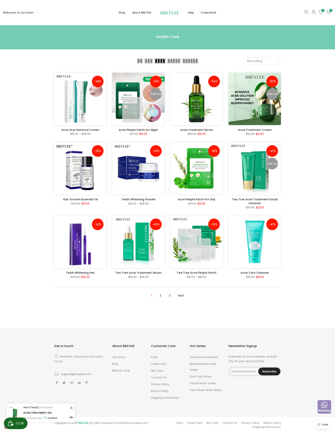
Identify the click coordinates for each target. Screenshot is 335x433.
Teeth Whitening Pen (80, 273)
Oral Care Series (201, 376)
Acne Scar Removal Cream (80, 130)
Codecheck (208, 13)
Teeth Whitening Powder (138, 199)
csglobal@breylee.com (76, 374)
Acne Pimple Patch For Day (196, 199)
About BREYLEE (141, 13)
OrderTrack (158, 364)
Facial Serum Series (203, 383)
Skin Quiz (157, 371)
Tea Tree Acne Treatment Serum (138, 273)
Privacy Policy (160, 384)
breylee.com (139, 423)
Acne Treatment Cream (255, 130)
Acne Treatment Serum (196, 130)
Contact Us (158, 377)
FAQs (154, 357)
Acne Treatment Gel (37, 413)
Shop (122, 13)
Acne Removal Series (204, 357)
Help (191, 13)
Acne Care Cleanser (255, 273)
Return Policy (159, 391)
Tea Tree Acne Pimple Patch (196, 273)
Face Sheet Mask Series (205, 390)
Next (181, 296)
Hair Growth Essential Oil (80, 199)
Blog (115, 364)
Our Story (118, 357)
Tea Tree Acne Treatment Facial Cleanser (255, 201)
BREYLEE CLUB (121, 371)
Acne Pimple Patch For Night (138, 130)
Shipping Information (165, 398)
